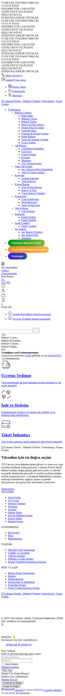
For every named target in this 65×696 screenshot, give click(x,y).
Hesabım (12, 506)
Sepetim (12, 509)
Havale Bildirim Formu (20, 515)
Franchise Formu (17, 585)
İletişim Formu (15, 521)
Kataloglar (17, 256)
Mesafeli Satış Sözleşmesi (21, 550)
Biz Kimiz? (14, 532)
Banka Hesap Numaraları (21, 573)
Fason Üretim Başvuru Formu (28, 249)
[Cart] (32, 295)
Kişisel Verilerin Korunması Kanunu (27, 561)
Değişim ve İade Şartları (20, 558)
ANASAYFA (54, 355)
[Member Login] (32, 291)
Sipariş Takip (15, 512)
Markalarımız (15, 538)
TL (3, 279)
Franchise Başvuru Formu (26, 243)
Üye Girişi (13, 500)
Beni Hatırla (11, 664)
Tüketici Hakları (16, 555)
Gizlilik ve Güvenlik (19, 552)
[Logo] (32, 104)
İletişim (12, 576)
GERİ (28, 355)
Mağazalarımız (16, 579)
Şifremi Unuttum (17, 503)
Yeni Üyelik (14, 497)
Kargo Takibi (15, 518)
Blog (10, 535)
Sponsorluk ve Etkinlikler (21, 582)
